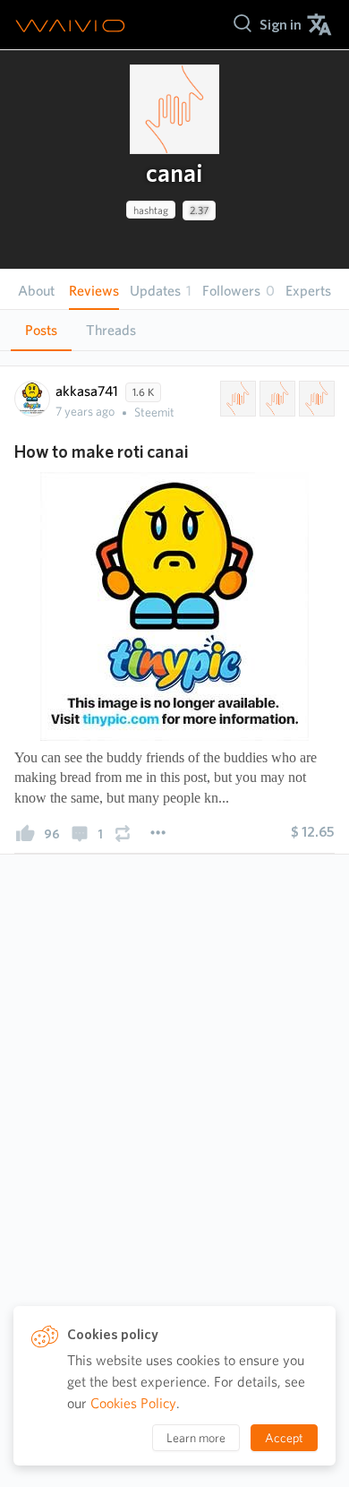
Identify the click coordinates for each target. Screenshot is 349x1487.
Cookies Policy (133, 1403)
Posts (41, 330)
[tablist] (174, 330)
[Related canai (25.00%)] (236, 399)
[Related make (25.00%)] (275, 399)
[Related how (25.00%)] (315, 399)
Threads (111, 330)
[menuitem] (280, 24)
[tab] (41, 330)
